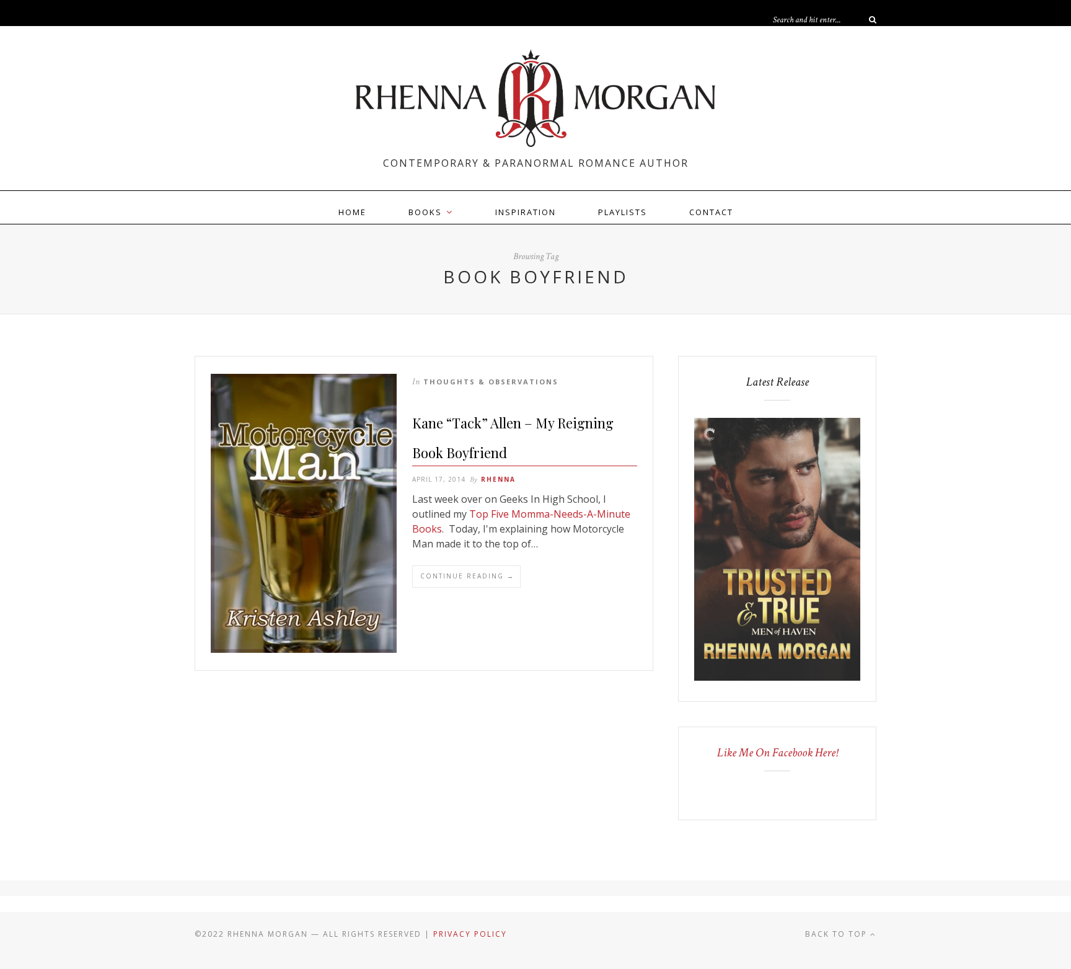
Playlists (622, 212)
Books (425, 212)
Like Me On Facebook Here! (777, 753)
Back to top (837, 934)
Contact (711, 212)
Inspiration (525, 212)
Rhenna (498, 479)
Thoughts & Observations (490, 381)
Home (352, 212)
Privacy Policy (470, 934)
